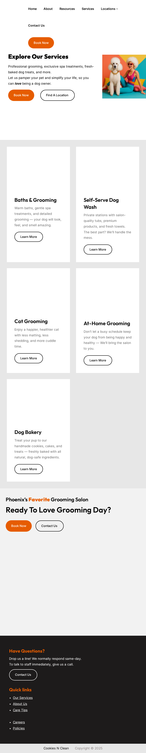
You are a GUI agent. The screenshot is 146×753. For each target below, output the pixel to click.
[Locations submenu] (117, 9)
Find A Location (57, 95)
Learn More (28, 237)
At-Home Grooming (107, 323)
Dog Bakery (27, 432)
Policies (19, 728)
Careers (19, 722)
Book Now (41, 43)
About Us (20, 704)
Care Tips (20, 710)
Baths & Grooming (35, 200)
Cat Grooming (31, 321)
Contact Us (49, 526)
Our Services (23, 698)
